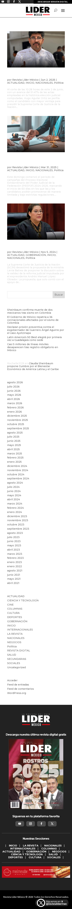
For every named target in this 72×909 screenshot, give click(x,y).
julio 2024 (13, 487)
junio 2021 (13, 574)
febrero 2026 (15, 407)
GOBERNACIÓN (36, 255)
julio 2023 (13, 537)
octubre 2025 (15, 424)
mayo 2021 (14, 578)
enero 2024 (14, 512)
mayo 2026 (14, 394)
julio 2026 (13, 386)
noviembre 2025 (17, 420)
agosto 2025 (15, 432)
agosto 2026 (15, 382)
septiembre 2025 (18, 428)
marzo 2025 (14, 453)
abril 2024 (13, 499)
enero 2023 (14, 562)
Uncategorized (16, 667)
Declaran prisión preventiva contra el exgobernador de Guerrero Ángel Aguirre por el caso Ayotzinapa (35, 330)
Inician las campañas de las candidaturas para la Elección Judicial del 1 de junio (35, 161)
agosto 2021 (14, 570)
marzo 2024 (14, 503)
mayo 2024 (14, 495)
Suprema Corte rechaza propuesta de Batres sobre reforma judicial (35, 248)
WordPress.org (16, 693)
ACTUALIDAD (15, 82)
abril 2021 (13, 583)
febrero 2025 (15, 457)
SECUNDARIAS (16, 659)
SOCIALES (13, 663)
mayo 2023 (14, 545)
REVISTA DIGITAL (18, 650)
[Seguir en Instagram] (30, 823)
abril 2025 (13, 449)
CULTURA (13, 612)
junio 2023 (14, 541)
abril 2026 (13, 399)
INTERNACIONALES (20, 629)
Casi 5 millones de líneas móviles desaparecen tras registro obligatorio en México (32, 347)
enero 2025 (14, 461)
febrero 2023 (15, 557)
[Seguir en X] (52, 823)
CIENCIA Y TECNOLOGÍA (23, 600)
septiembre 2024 (18, 478)
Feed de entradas (18, 684)
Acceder (12, 680)
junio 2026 (14, 390)
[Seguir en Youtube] (19, 823)
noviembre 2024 (17, 470)
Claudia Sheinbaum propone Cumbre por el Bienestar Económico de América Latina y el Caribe (33, 366)
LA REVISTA (15, 633)
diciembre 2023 (17, 516)
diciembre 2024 (17, 466)
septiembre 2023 (18, 528)
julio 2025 (13, 436)
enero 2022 (14, 566)
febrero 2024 (15, 507)
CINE (10, 604)
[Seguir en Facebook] (41, 823)
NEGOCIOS (14, 642)
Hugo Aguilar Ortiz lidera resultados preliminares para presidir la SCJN (34, 75)
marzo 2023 (14, 553)
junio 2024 (14, 491)
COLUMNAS (14, 608)
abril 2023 (13, 549)
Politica (58, 82)
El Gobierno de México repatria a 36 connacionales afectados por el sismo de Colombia (33, 320)
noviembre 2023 (17, 520)
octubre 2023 (15, 524)
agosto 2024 (15, 482)
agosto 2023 (15, 533)
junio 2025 (13, 440)
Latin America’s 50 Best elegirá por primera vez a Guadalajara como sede (34, 339)
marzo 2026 (14, 403)
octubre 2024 (15, 474)
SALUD (11, 654)
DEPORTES (14, 617)
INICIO (30, 82)
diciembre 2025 (17, 415)
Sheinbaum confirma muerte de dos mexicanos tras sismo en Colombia (30, 311)
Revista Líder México (25, 79)
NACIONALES (44, 82)
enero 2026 (14, 411)
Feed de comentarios (20, 688)
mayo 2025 (14, 445)
